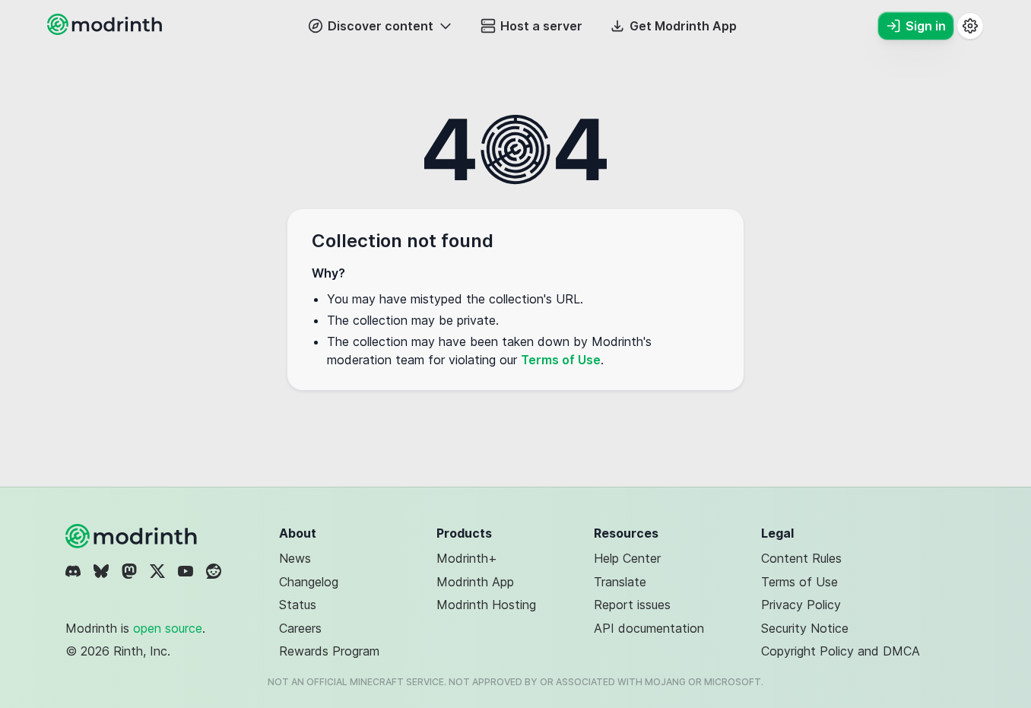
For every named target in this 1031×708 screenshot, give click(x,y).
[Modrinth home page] (106, 30)
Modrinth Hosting (486, 604)
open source (167, 628)
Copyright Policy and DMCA (840, 651)
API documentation (649, 628)
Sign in (926, 25)
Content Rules (801, 558)
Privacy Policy (801, 604)
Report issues (632, 604)
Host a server (541, 25)
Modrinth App (475, 582)
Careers (300, 628)
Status (297, 604)
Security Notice (805, 628)
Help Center (627, 558)
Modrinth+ (466, 558)
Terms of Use (561, 359)
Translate (620, 582)
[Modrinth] (133, 536)
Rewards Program (329, 651)
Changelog (308, 582)
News (295, 558)
